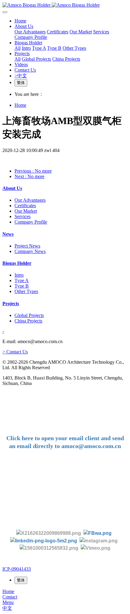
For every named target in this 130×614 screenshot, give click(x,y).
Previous (33, 171)
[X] (48, 532)
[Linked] (43, 540)
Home (20, 20)
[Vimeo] (95, 548)
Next (29, 176)
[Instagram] (99, 540)
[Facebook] (97, 532)
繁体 (21, 82)
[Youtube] (50, 548)
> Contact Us (15, 351)
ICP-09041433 (16, 569)
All (18, 48)
